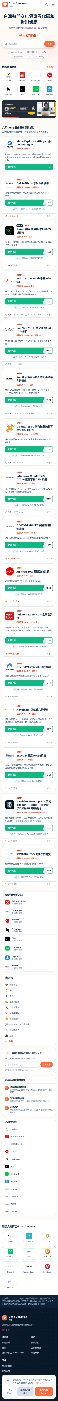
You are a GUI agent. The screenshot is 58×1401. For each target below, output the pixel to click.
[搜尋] (46, 4)
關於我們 (35, 1342)
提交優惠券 (36, 1347)
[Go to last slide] (7, 109)
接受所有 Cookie (44, 1391)
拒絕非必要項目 (25, 1391)
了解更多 (39, 1382)
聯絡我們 (35, 1352)
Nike (29, 57)
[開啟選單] (53, 4)
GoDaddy (40, 57)
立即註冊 (47, 1064)
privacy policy (27, 1070)
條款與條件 (7, 1365)
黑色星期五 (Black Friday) (13, 1352)
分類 (4, 1347)
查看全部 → (51, 67)
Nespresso (18, 57)
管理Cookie (10, 1391)
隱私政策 (6, 1371)
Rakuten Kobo (16, 52)
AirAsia (44, 52)
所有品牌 (6, 1342)
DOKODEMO (32, 52)
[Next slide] (51, 109)
